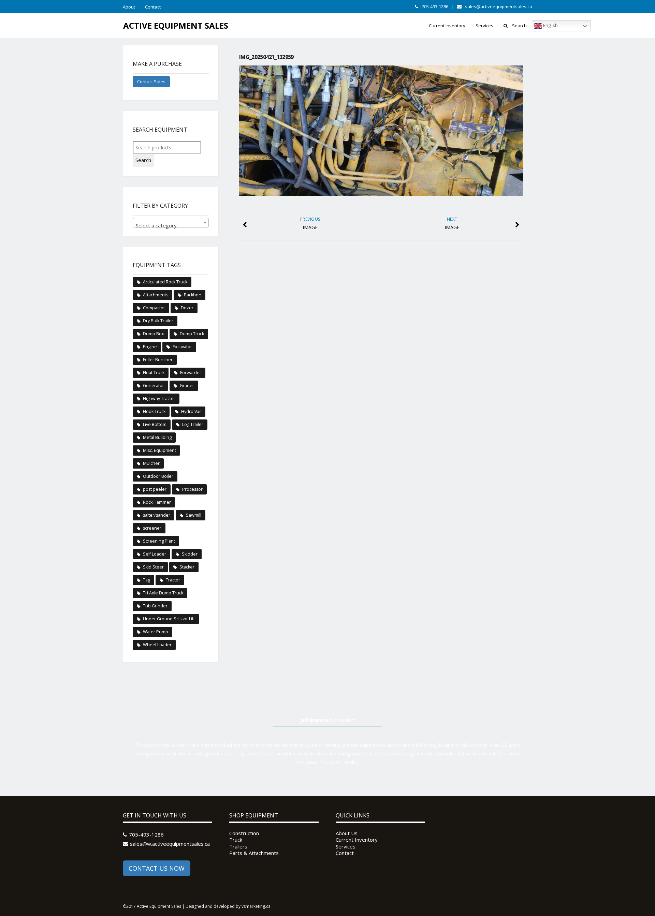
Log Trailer (192, 424)
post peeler (154, 489)
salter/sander (156, 515)
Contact (153, 7)
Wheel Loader (157, 645)
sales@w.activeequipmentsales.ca (170, 843)
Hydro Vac (191, 411)
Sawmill (193, 515)
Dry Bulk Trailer (158, 321)
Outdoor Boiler (158, 476)
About (129, 7)
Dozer (187, 308)
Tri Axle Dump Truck (163, 593)
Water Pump (155, 632)
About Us (347, 833)
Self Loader (154, 554)
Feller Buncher (158, 360)
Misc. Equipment (159, 450)
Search (519, 26)
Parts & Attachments (254, 853)
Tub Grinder (155, 606)
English (550, 26)
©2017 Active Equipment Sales (152, 906)
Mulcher (151, 463)
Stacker (186, 567)
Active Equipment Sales (175, 25)
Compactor (154, 308)
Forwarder (190, 372)
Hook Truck (154, 411)
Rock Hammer (157, 502)
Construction (244, 833)
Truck (235, 840)
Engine (150, 347)
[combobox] (171, 222)
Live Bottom (154, 424)
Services (484, 26)
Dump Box (153, 334)
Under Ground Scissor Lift (169, 619)
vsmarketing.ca (256, 906)
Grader (187, 385)
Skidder (190, 554)
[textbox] (170, 225)
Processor (192, 489)
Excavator (182, 347)
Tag (146, 580)
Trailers (238, 846)
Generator (153, 385)
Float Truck (153, 372)
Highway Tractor (159, 398)
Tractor (173, 580)
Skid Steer (153, 567)
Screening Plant (159, 541)
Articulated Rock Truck (165, 282)
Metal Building (157, 437)
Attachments (155, 295)
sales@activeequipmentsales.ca (498, 6)
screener (152, 528)
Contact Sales (151, 81)
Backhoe (192, 295)
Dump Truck (192, 334)
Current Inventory (447, 26)
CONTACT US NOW (157, 868)
